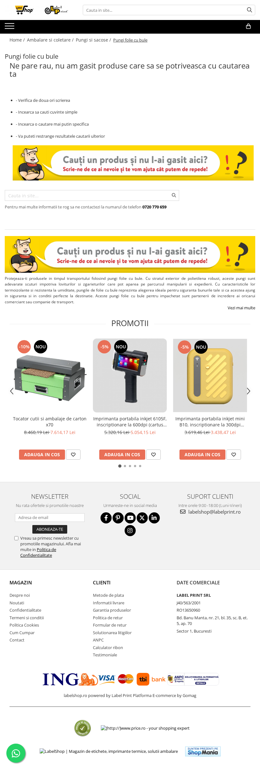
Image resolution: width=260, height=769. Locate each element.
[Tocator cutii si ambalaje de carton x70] (50, 375)
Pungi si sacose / (94, 40)
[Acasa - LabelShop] (36, 10)
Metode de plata (108, 595)
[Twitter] (142, 517)
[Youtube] (130, 517)
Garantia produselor (112, 610)
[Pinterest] (118, 517)
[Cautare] (249, 10)
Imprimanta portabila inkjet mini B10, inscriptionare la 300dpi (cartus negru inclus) (210, 422)
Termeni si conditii (27, 618)
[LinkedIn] (154, 517)
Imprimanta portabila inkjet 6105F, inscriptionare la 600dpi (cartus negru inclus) (130, 422)
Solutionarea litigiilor (112, 632)
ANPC (98, 640)
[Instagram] (130, 530)
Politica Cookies (24, 625)
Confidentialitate (25, 610)
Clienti (102, 582)
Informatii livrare (108, 603)
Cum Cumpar (22, 632)
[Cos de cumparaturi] (248, 26)
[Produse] (10, 28)
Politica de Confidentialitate (38, 552)
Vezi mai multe (241, 308)
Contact (17, 640)
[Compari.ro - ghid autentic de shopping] (82, 728)
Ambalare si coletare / (51, 40)
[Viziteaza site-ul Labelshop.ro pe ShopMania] (203, 751)
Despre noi (20, 595)
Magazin (21, 582)
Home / (18, 40)
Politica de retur (108, 618)
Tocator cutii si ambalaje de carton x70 (50, 422)
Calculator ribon (108, 647)
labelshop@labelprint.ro (214, 512)
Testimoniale (105, 655)
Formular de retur (110, 625)
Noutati (17, 603)
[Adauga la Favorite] (73, 455)
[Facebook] (106, 517)
